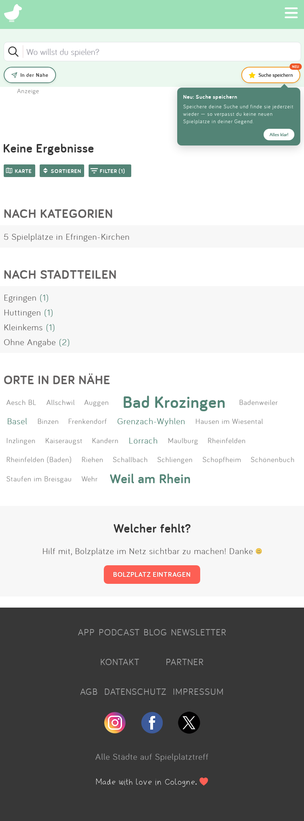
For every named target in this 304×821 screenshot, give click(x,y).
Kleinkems (23, 327)
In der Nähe (34, 75)
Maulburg (183, 440)
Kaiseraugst (64, 440)
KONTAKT (119, 662)
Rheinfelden (227, 440)
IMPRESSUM (198, 691)
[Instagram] (115, 730)
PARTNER (185, 662)
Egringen (20, 297)
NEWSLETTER (199, 632)
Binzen (48, 421)
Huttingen (22, 312)
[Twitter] (189, 730)
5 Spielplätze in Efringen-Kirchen (67, 236)
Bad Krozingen (174, 402)
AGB (89, 691)
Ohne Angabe (30, 341)
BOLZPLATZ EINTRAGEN (152, 574)
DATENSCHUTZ (135, 691)
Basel (17, 420)
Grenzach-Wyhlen (151, 420)
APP (86, 632)
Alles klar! (279, 134)
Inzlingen (21, 440)
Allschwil (60, 402)
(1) (44, 297)
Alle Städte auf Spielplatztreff (152, 756)
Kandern (105, 440)
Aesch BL (21, 402)
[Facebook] (152, 730)
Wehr (90, 478)
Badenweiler (258, 402)
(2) (64, 341)
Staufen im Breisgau (39, 478)
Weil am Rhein (150, 478)
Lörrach (143, 440)
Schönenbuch (273, 459)
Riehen (92, 459)
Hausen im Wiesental (229, 421)
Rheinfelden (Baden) (39, 459)
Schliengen (175, 459)
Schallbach (130, 459)
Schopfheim (221, 459)
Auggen (96, 402)
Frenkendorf (87, 421)
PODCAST (119, 632)
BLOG (155, 632)
